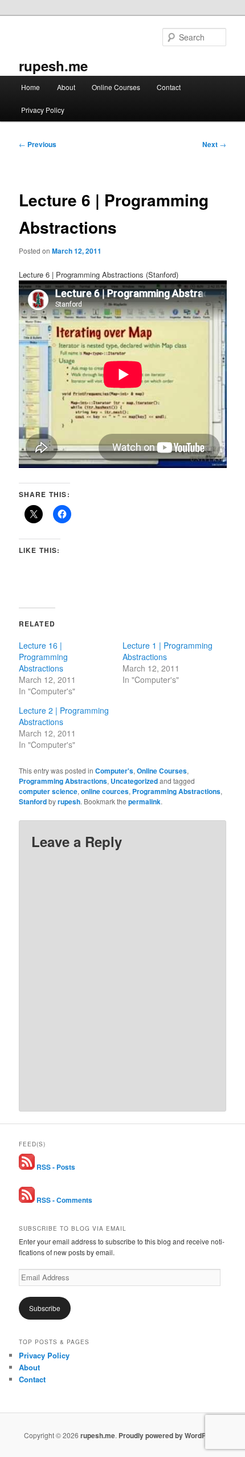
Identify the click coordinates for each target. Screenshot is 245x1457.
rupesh (69, 801)
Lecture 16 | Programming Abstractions (43, 657)
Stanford (33, 801)
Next (214, 144)
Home (30, 87)
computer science (48, 791)
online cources (105, 791)
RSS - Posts (55, 1167)
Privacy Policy (42, 110)
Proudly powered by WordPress (170, 1435)
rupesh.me (53, 65)
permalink (144, 801)
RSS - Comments (63, 1200)
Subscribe (44, 1308)
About (66, 87)
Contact (169, 87)
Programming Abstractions (63, 781)
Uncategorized (134, 781)
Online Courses (116, 87)
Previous (37, 144)
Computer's (114, 771)
